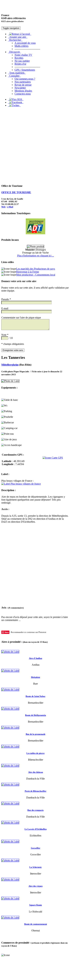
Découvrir (14, 51)
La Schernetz (35, 867)
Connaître (14, 75)
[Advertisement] (35, 145)
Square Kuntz (35, 905)
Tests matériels (17, 72)
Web (3, 207)
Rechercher (15, 40)
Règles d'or (20, 63)
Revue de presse (23, 84)
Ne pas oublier (22, 60)
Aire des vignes (36, 886)
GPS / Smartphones (25, 69)
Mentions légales (23, 90)
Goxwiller (35, 848)
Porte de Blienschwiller (35, 791)
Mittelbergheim (9, 364)
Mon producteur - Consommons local (35, 274)
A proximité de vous (25, 43)
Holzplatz (35, 677)
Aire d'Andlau (35, 658)
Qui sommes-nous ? (25, 78)
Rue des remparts (35, 810)
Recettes (19, 57)
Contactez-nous (23, 93)
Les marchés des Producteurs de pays (35, 268)
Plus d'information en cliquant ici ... (35, 255)
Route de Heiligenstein (35, 715)
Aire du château (35, 772)
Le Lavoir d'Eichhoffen (36, 829)
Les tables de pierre (35, 753)
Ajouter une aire (17, 37)
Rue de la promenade (35, 734)
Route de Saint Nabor (35, 696)
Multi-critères (21, 45)
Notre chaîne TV (23, 54)
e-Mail (10, 207)
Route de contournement (35, 924)
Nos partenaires (23, 81)
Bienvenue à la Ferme (27, 271)
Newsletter (20, 87)
